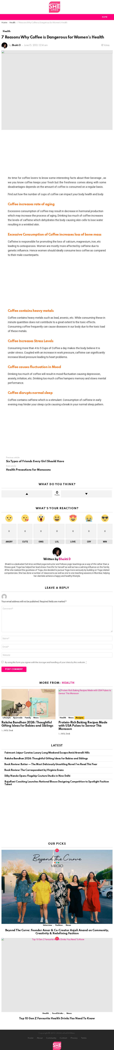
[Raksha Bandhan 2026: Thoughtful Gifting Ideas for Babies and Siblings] (28, 704)
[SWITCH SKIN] (94, 17)
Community (51, 1038)
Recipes (79, 718)
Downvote (86, 493)
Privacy (74, 1038)
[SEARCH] (111, 17)
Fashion (58, 925)
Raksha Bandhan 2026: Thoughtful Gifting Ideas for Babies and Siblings (27, 724)
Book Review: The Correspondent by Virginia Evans (34, 770)
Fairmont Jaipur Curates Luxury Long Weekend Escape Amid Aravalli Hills (47, 753)
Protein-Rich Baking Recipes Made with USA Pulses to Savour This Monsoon (82, 726)
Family (28, 718)
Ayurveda (17, 718)
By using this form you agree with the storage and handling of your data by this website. (46, 662)
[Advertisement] (57, 154)
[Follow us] (111, 7)
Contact (63, 1038)
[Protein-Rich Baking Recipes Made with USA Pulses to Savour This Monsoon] (85, 704)
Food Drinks (57, 1013)
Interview (47, 925)
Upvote (26, 493)
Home (30, 1038)
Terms (84, 1038)
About (40, 1038)
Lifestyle (7, 718)
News (36, 718)
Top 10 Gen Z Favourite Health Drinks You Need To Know (57, 1018)
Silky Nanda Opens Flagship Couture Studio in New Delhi (37, 776)
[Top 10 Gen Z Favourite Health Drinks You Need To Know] (57, 975)
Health (68, 682)
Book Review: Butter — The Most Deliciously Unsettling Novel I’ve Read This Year (50, 764)
